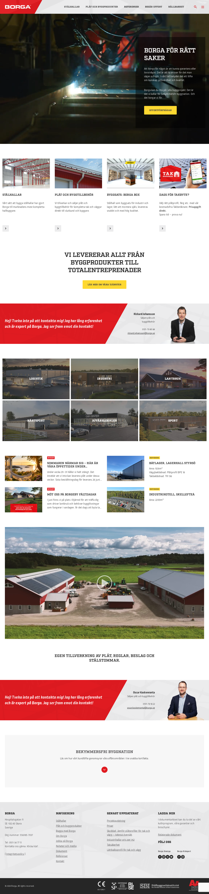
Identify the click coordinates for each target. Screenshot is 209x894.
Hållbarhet (176, 6)
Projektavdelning (116, 821)
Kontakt (60, 861)
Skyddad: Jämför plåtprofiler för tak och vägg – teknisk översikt (128, 833)
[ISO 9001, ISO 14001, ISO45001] (122, 886)
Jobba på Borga (64, 841)
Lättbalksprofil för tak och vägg (124, 850)
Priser (110, 826)
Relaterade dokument (170, 835)
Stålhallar (72, 6)
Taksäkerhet (113, 845)
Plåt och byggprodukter (102, 6)
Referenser (131, 6)
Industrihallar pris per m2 (120, 840)
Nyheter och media (66, 846)
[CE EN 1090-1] (101, 886)
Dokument (61, 851)
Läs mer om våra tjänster (104, 284)
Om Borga (61, 836)
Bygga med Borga (66, 831)
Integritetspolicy (15, 854)
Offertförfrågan (160, 110)
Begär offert (153, 6)
